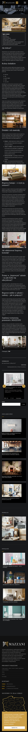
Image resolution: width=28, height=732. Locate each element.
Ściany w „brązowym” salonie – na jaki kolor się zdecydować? (13, 41)
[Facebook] (8, 351)
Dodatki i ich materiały (7, 38)
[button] (23, 386)
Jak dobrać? (5, 35)
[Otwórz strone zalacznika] (8, 522)
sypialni (6, 668)
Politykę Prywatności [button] (9, 724)
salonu (10, 668)
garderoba (21, 668)
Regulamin (12, 722)
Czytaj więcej (18, 398)
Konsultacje (4, 676)
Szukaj (3, 401)
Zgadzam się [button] (14, 727)
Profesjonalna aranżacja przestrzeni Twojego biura (11, 454)
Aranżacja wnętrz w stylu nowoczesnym (10, 499)
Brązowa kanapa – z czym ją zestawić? (9, 39)
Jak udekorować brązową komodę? (9, 40)
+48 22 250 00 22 (10, 684)
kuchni (13, 668)
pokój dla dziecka (5, 669)
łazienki (17, 668)
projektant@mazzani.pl (11, 686)
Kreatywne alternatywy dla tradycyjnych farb (11, 434)
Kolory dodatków (6, 36)
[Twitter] (9, 351)
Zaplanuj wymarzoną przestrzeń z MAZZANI (10, 44)
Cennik (3, 674)
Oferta (3, 672)
